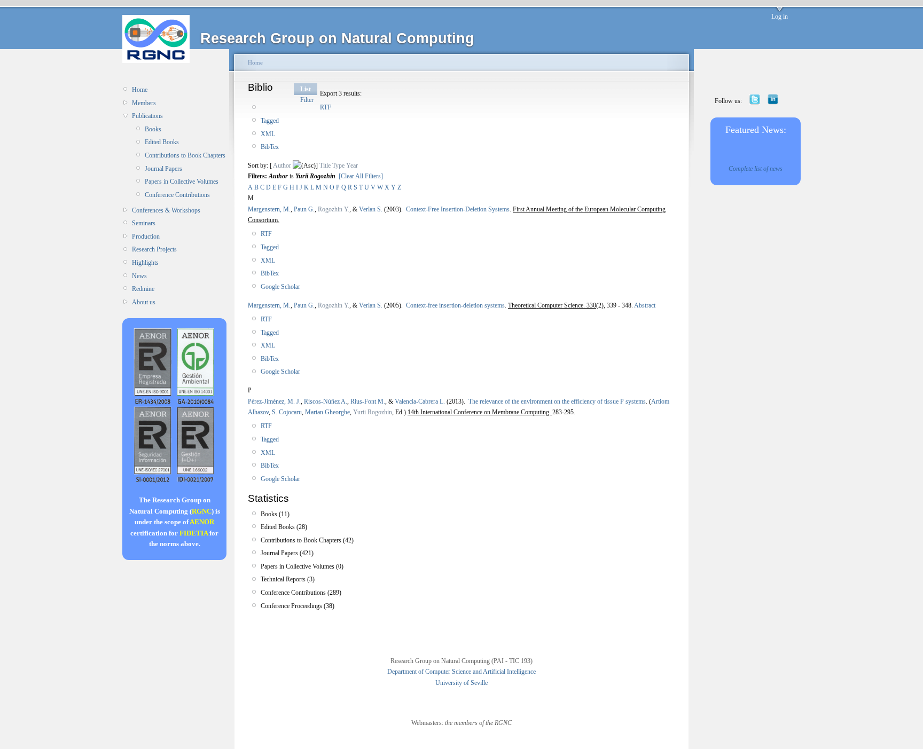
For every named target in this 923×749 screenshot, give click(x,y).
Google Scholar (280, 286)
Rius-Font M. (367, 401)
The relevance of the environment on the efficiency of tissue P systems (557, 401)
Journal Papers (163, 168)
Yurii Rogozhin (372, 412)
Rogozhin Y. (333, 209)
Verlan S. (370, 209)
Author (282, 165)
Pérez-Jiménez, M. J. (274, 401)
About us (143, 302)
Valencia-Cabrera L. (420, 401)
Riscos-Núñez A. (325, 401)
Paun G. (304, 209)
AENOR (202, 522)
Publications (147, 116)
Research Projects (154, 249)
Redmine (143, 289)
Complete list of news (756, 168)
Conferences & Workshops (166, 210)
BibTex (270, 147)
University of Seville (461, 683)
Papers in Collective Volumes (181, 181)
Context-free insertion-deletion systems (455, 305)
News (139, 276)
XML (268, 134)
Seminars (143, 223)
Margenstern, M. (269, 209)
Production (146, 236)
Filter (307, 100)
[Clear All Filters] (361, 176)
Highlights (145, 262)
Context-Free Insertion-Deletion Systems (458, 209)
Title (325, 165)
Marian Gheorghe (327, 412)
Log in (779, 16)
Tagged (270, 120)
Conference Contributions (177, 195)
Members (144, 103)
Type (338, 165)
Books (153, 129)
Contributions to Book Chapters (185, 155)
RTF (325, 107)
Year (352, 165)
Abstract (644, 305)
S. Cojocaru (287, 412)
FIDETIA (193, 533)
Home (139, 89)
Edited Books (162, 142)
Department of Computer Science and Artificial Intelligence (461, 671)
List (305, 89)
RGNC (202, 511)
